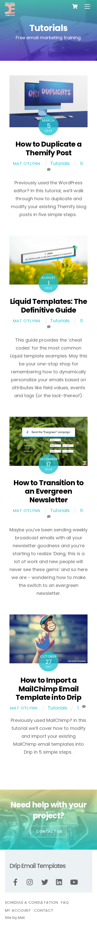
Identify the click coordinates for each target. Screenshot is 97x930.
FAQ (65, 902)
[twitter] (45, 882)
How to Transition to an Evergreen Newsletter (48, 491)
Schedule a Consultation (31, 902)
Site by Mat (15, 917)
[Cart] (75, 6)
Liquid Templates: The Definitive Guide (48, 305)
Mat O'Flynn (26, 163)
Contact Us (49, 831)
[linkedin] (60, 882)
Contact (43, 910)
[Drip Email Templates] (10, 14)
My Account (18, 910)
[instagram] (31, 882)
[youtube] (75, 882)
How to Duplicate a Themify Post (48, 148)
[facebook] (16, 882)
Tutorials (60, 163)
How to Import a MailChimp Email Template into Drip (48, 688)
